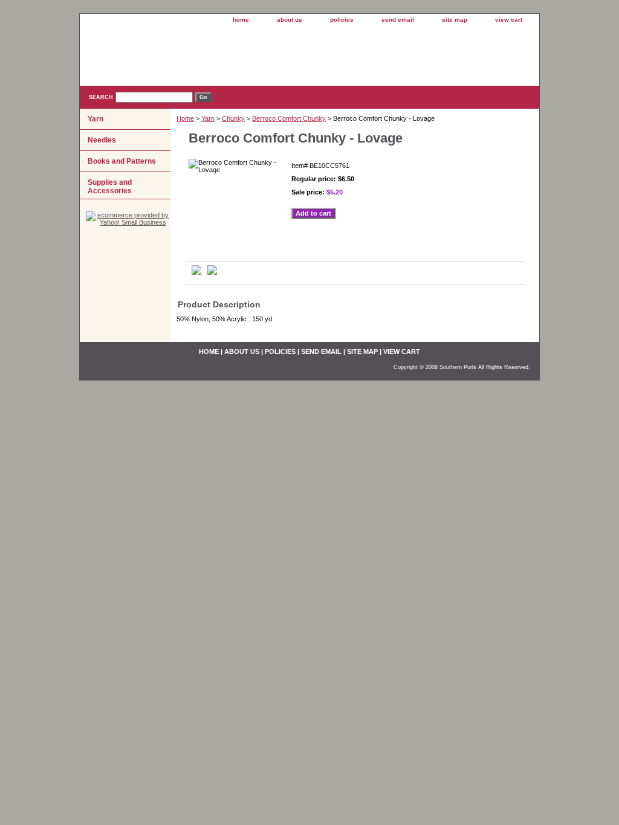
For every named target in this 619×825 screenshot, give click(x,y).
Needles (102, 140)
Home (185, 118)
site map (454, 19)
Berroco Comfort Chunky (289, 118)
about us (289, 19)
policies (342, 19)
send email (397, 19)
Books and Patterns (122, 161)
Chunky (233, 118)
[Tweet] (196, 272)
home (241, 19)
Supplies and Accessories (110, 186)
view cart (508, 19)
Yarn (208, 118)
